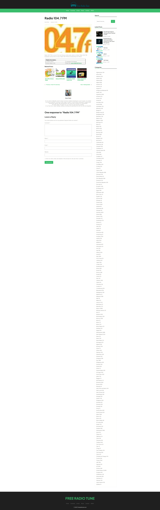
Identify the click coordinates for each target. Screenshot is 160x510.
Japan (97, 262)
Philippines (99, 362)
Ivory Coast (99, 258)
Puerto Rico (99, 374)
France (98, 204)
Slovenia (98, 404)
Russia (98, 384)
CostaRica (98, 164)
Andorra (98, 86)
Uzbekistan (99, 474)
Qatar (97, 376)
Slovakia (98, 402)
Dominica (98, 180)
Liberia (98, 282)
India (97, 240)
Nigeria (98, 344)
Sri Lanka (98, 422)
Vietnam (98, 480)
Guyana (98, 224)
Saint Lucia (99, 390)
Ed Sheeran (99, 188)
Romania (98, 382)
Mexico (98, 308)
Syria (97, 432)
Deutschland (99, 176)
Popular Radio (99, 370)
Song (97, 408)
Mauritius (98, 306)
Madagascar (99, 292)
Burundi (98, 140)
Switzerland (99, 430)
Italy (97, 256)
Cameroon (98, 144)
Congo (98, 162)
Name (46, 138)
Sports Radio (99, 420)
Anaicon (98, 84)
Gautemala (98, 208)
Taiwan (98, 434)
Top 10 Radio (99, 450)
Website (46, 152)
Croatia (98, 166)
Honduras (98, 232)
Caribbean (98, 148)
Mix (97, 312)
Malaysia (98, 296)
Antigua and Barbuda (101, 90)
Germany (98, 212)
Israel (97, 254)
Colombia (98, 158)
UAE (97, 462)
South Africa (99, 410)
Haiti (97, 226)
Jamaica (98, 260)
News (97, 336)
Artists (98, 98)
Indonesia (98, 244)
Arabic (97, 92)
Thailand (98, 442)
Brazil (97, 134)
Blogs (97, 126)
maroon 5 (98, 302)
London (98, 286)
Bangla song (99, 112)
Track (97, 454)
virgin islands (99, 482)
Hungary (98, 236)
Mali (97, 298)
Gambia (98, 206)
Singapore (98, 400)
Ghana (97, 214)
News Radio (99, 340)
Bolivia (97, 128)
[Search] (113, 21)
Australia (98, 102)
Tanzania (98, 440)
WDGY (105, 54)
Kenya (97, 268)
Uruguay (98, 472)
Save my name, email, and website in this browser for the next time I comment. (65, 158)
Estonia (98, 198)
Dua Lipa (98, 184)
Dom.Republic (99, 178)
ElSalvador (98, 192)
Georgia (98, 210)
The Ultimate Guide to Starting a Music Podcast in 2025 (109, 33)
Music (97, 322)
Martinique (99, 304)
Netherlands (99, 332)
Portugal (98, 372)
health (97, 228)
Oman (97, 348)
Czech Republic (100, 172)
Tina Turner (99, 444)
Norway (98, 346)
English (98, 196)
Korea (97, 270)
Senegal (98, 396)
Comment (47, 122)
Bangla (98, 110)
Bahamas (98, 108)
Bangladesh (99, 114)
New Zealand (99, 334)
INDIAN (98, 242)
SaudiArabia (99, 394)
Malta (97, 300)
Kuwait (98, 274)
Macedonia (99, 290)
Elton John (99, 194)
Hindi (97, 230)
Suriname (98, 426)
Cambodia (98, 142)
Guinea (98, 222)
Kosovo (98, 272)
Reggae (98, 378)
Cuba (97, 168)
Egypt (97, 190)
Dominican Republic (101, 182)
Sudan (97, 424)
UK (97, 466)
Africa (97, 74)
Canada (98, 146)
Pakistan (98, 352)
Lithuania (98, 284)
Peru (97, 360)
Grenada (98, 218)
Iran (97, 248)
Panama (98, 356)
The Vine (106, 47)
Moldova (98, 314)
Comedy (98, 160)
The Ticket (106, 60)
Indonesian (99, 246)
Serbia (97, 398)
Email (46, 145)
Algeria (98, 82)
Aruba (97, 100)
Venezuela (98, 476)
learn (97, 278)
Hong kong (99, 234)
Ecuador (98, 186)
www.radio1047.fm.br (76, 63)
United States (99, 470)
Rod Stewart (99, 380)
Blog (97, 124)
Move (97, 320)
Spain (97, 414)
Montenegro (99, 316)
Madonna (98, 294)
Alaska (98, 78)
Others (98, 350)
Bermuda (98, 122)
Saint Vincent (99, 392)
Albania (98, 80)
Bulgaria (98, 138)
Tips (97, 446)
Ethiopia (98, 200)
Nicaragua (98, 342)
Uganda (98, 464)
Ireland (98, 252)
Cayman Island (99, 150)
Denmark (98, 174)
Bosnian (98, 132)
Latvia (97, 276)
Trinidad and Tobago (101, 456)
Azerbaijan (98, 106)
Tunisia (98, 458)
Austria (98, 104)
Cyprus (98, 170)
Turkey (98, 460)
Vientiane (98, 478)
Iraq (97, 250)
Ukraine (98, 468)
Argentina (98, 94)
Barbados (98, 116)
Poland (98, 366)
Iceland (98, 238)
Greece (98, 216)
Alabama (98, 76)
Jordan (98, 264)
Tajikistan (98, 436)
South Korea (99, 412)
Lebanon (98, 280)
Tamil (97, 438)
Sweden (98, 428)
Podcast (98, 364)
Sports (98, 416)
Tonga (97, 448)
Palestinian (99, 354)
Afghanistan (99, 72)
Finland (98, 202)
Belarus (98, 118)
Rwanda (98, 386)
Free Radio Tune (80, 498)
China (97, 154)
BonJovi (98, 130)
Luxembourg (99, 288)
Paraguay (98, 358)
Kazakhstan (99, 266)
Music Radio (99, 326)
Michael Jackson (100, 310)
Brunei (97, 136)
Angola (98, 88)
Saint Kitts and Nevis (101, 388)
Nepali (97, 330)
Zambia (98, 484)
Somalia (98, 406)
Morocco (98, 318)
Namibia (98, 328)
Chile (97, 152)
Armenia (98, 96)
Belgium (98, 120)
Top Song (98, 452)
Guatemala (98, 220)
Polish (97, 368)
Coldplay (98, 156)
